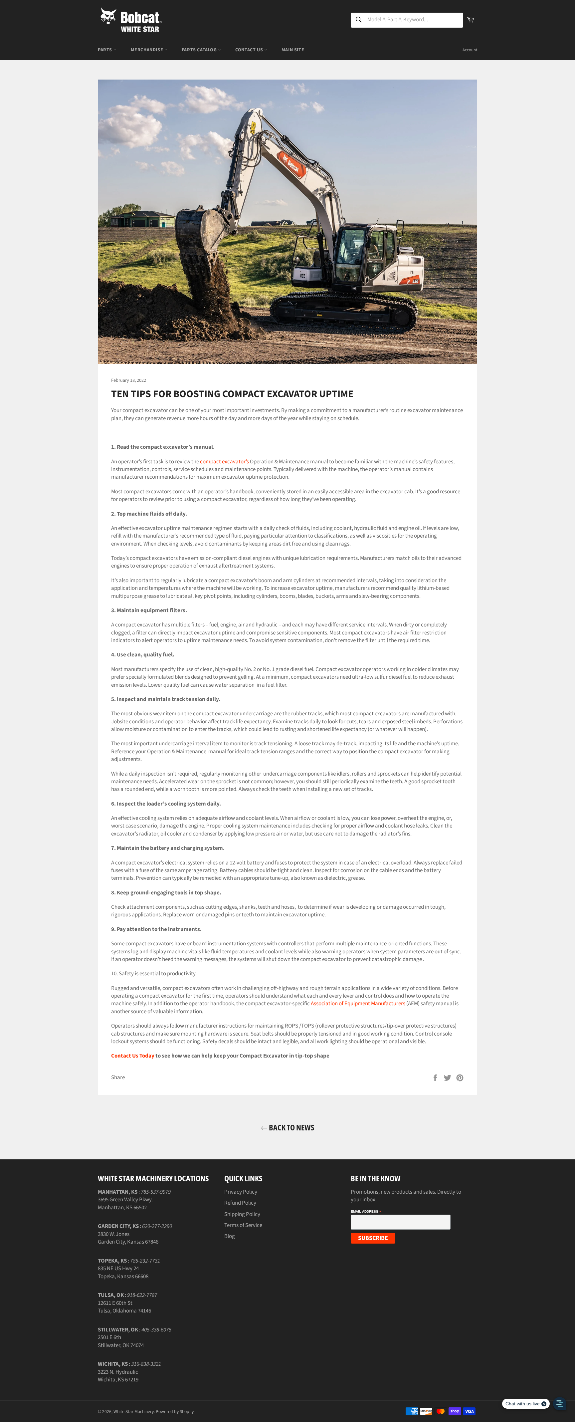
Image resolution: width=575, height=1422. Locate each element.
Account (470, 50)
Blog (229, 1236)
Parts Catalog (200, 50)
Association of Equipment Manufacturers (358, 1004)
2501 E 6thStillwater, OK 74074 (121, 1341)
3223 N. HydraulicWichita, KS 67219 (118, 1376)
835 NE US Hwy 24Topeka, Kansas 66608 (123, 1272)
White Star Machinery (133, 1411)
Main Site (293, 50)
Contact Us (249, 50)
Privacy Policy (240, 1192)
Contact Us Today (132, 1056)
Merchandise (147, 50)
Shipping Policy (242, 1214)
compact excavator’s (224, 462)
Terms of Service (243, 1225)
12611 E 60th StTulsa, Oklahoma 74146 (124, 1307)
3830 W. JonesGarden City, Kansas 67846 (128, 1238)
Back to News (291, 1127)
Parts (105, 50)
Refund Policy (240, 1203)
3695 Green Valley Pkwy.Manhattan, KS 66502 (125, 1203)
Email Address (366, 1212)
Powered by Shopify (175, 1411)
